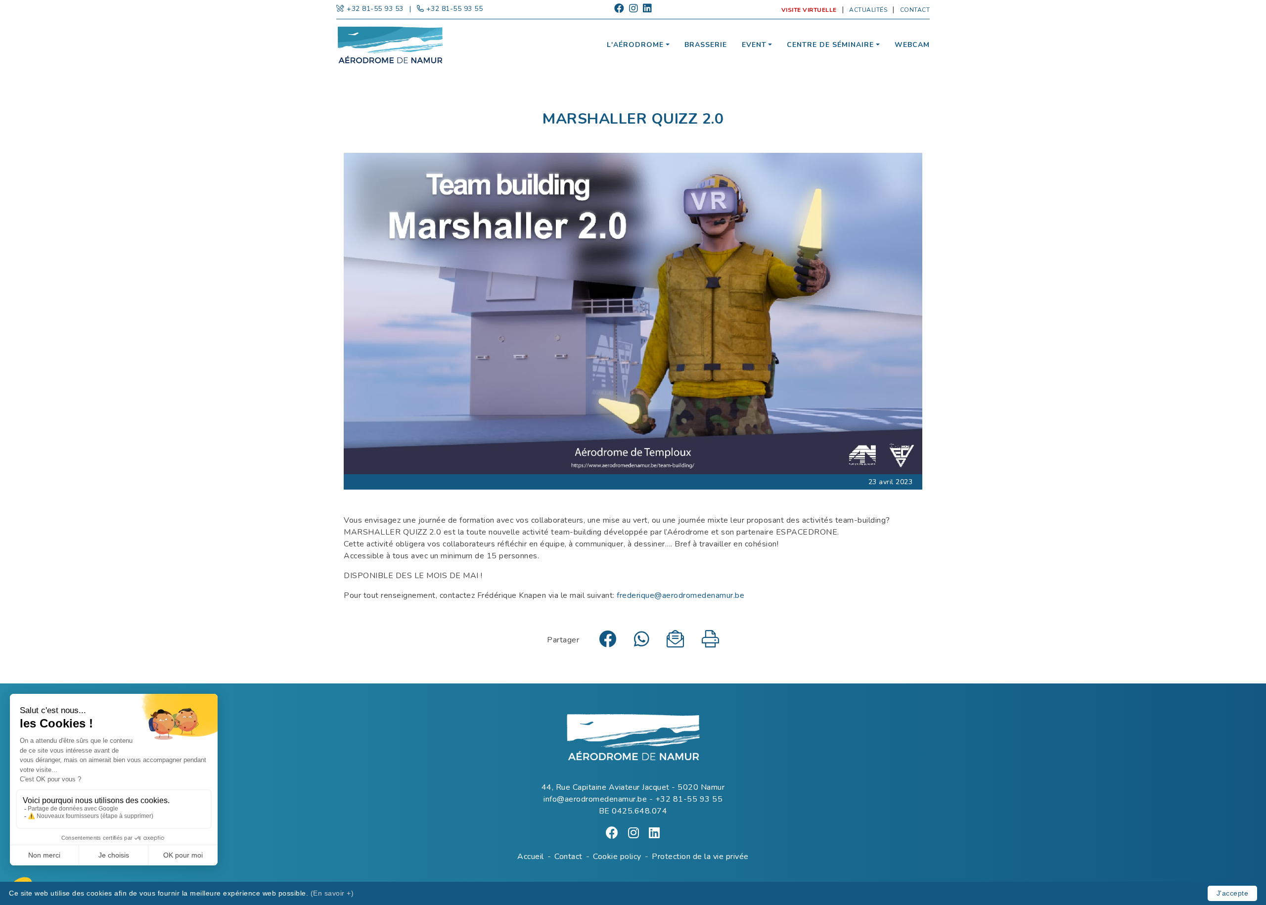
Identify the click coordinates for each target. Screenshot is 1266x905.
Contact (915, 10)
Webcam (912, 44)
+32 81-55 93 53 (375, 8)
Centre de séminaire (830, 44)
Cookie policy (617, 856)
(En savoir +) (332, 893)
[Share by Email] (675, 642)
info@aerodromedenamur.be (595, 799)
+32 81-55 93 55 (454, 8)
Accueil (530, 856)
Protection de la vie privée (700, 856)
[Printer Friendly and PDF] (711, 642)
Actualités (868, 10)
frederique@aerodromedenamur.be (680, 595)
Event (754, 44)
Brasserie (705, 44)
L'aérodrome (635, 44)
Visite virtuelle (809, 10)
